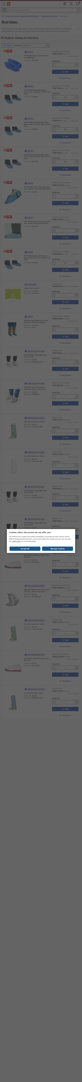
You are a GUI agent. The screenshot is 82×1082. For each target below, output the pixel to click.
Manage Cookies (58, 549)
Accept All (25, 549)
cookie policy (16, 541)
